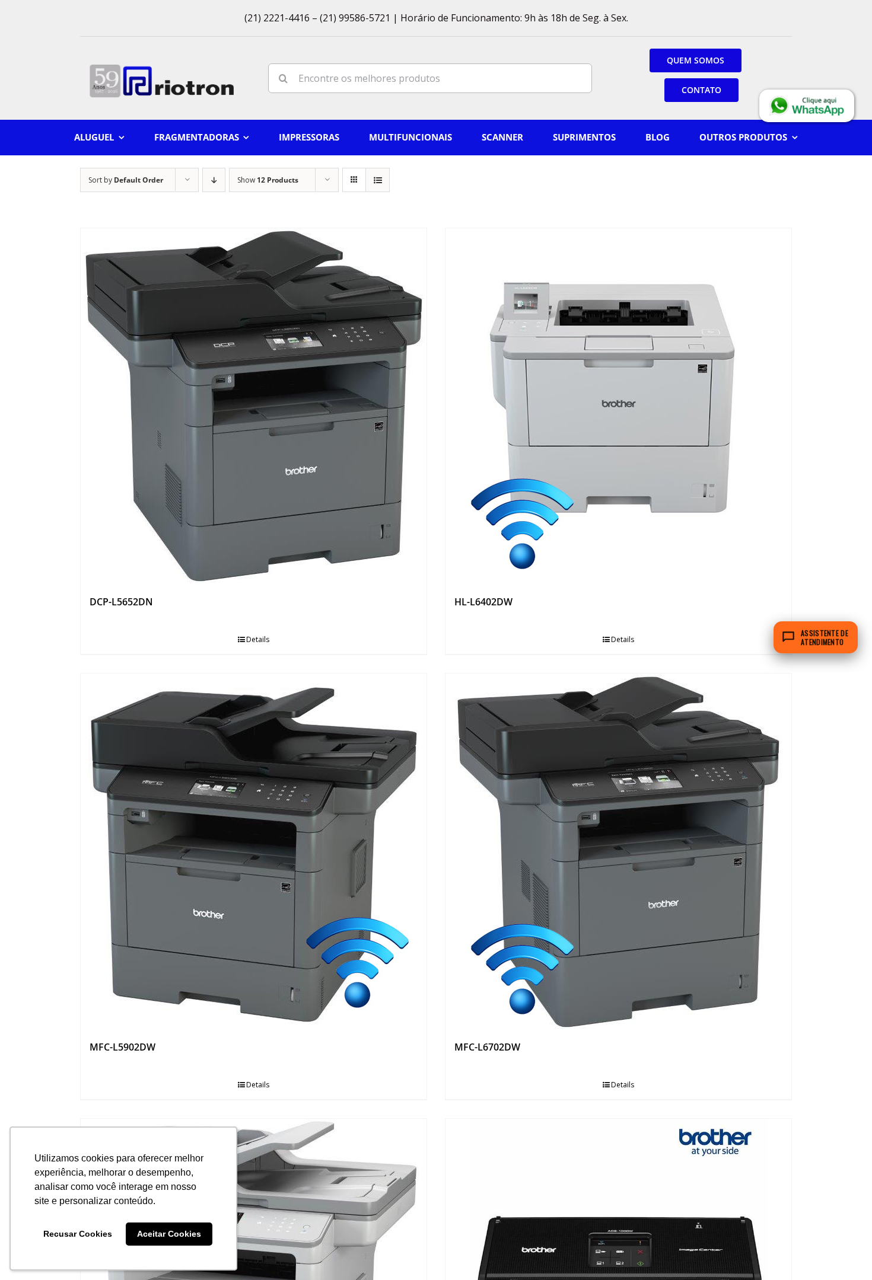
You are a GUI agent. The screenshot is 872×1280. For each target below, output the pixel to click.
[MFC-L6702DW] (618, 851)
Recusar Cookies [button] (77, 1233)
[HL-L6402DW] (618, 406)
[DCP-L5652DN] (254, 406)
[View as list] (377, 179)
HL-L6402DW (483, 601)
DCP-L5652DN (121, 601)
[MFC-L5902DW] (254, 851)
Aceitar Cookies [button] (169, 1233)
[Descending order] (213, 180)
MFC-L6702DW (487, 1047)
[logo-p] (162, 68)
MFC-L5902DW (122, 1047)
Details (257, 639)
